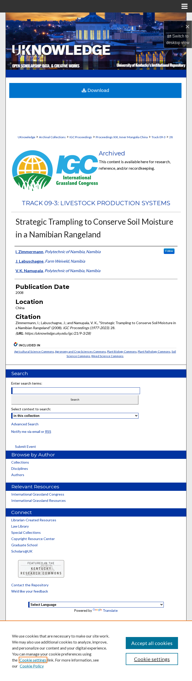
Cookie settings (33, 660)
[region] (96, 651)
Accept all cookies (151, 643)
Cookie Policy (32, 666)
